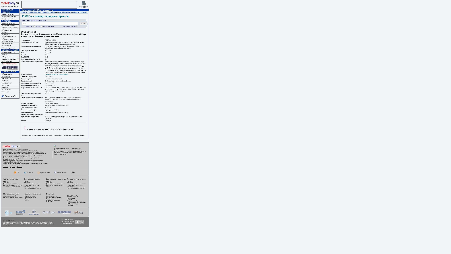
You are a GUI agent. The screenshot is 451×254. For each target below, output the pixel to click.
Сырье (5, 32)
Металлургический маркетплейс (13, 197)
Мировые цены (8, 39)
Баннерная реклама (52, 196)
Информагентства (9, 19)
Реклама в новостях (52, 199)
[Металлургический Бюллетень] (64, 215)
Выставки (6, 85)
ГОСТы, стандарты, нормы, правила (45, 16)
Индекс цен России (9, 37)
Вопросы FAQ (7, 78)
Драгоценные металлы (11, 28)
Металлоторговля (9, 52)
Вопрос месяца (8, 43)
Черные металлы (9, 23)
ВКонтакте (30, 172)
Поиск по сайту (10, 96)
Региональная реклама (53, 200)
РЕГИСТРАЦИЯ (7, 10)
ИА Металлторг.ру (72, 203)
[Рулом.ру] (48, 215)
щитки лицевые (63, 74)
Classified (49, 201)
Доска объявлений (9, 59)
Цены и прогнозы (9, 48)
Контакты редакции (67, 219)
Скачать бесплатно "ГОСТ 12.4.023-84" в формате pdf (50, 129)
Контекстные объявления (53, 197)
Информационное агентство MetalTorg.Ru (15, 149)
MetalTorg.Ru (72, 196)
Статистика (7, 34)
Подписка (6, 76)
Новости (24, 12)
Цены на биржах (8, 41)
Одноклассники (45, 172)
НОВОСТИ (6, 12)
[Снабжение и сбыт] (8, 215)
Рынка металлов (8, 14)
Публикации (7, 46)
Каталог (5, 55)
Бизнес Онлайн (61, 172)
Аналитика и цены (35, 12)
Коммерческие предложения (11, 186)
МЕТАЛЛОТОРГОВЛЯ (10, 50)
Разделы (6, 81)
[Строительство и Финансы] (78, 215)
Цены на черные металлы (10, 184)
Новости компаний (9, 17)
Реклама (6, 87)
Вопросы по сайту (72, 201)
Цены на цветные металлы (32, 184)
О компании (7, 90)
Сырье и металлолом (76, 179)
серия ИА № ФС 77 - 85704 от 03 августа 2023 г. (17, 156)
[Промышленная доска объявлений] (21, 215)
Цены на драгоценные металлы (55, 184)
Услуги (27, 200)
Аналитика (6, 182)
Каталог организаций (9, 196)
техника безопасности (51, 74)
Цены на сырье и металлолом (76, 184)
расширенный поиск (69, 26)
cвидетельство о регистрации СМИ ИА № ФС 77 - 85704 (35, 222)
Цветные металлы (9, 25)
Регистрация (7, 74)
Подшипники (7, 61)
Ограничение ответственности (76, 202)
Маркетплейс (7, 57)
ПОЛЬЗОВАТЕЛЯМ (9, 72)
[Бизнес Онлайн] (34, 215)
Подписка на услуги (68, 221)
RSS (18, 172)
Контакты (6, 92)
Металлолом (7, 30)
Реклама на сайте (67, 223)
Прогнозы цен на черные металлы (13, 185)
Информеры (7, 83)
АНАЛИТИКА (6, 21)
